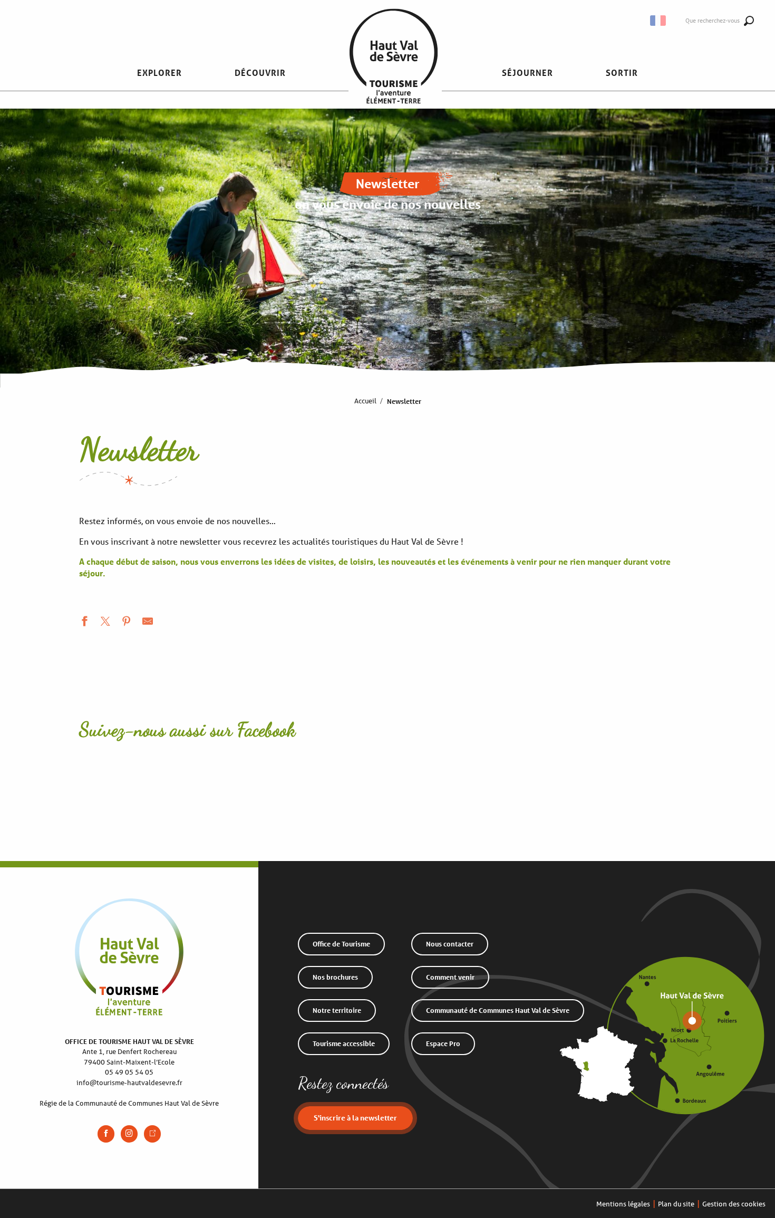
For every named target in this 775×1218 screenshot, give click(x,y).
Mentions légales (623, 1204)
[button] (159, 73)
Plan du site (676, 1204)
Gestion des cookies (734, 1204)
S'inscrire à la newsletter (355, 1118)
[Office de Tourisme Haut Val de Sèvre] (393, 72)
